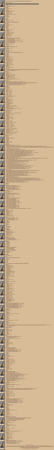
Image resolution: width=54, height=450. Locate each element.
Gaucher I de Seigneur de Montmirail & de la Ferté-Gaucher (14, 81)
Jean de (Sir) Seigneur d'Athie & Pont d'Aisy (12, 336)
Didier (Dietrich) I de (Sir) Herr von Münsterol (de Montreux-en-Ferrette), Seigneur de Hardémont (19, 388)
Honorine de (8, 117)
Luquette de (8, 333)
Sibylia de (7, 277)
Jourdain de (8, 318)
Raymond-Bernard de (9, 300)
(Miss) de (7, 86)
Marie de (7, 63)
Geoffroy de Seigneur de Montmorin (11, 202)
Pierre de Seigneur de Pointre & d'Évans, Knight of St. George (14, 419)
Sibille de (7, 334)
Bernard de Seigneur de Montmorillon (11, 193)
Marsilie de (7, 137)
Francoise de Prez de (9, 292)
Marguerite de (8, 34)
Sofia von (7, 315)
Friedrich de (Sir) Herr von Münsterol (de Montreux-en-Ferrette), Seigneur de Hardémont (18, 389)
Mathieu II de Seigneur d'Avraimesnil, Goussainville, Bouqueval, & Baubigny (16, 175)
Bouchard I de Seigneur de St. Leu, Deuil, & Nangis (13, 149)
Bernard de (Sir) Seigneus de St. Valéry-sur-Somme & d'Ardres (15, 374)
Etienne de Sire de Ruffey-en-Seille (11, 185)
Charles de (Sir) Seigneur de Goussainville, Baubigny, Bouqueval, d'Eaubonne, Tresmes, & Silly (19, 150)
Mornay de (7, 139)
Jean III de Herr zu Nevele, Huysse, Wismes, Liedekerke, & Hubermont (16, 167)
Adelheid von (8, 312)
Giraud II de (7, 363)
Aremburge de (8, 99)
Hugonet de (8, 50)
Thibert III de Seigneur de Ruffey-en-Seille (12, 189)
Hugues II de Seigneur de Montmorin (11, 204)
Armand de (7, 230)
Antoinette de (8, 29)
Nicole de (7, 65)
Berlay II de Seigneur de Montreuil (11, 373)
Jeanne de (7, 120)
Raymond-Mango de (9, 301)
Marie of (7, 276)
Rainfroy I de (8, 296)
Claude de (7, 408)
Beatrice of (7, 44)
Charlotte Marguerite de (9, 108)
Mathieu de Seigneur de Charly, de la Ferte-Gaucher (13, 84)
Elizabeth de (8, 10)
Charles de (7, 291)
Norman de (7, 295)
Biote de (7, 9)
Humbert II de (8, 33)
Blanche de (7, 100)
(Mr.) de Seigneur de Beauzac (10, 237)
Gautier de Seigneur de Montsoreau (11, 440)
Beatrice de (7, 391)
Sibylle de (7, 141)
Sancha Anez (8, 227)
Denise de (7, 109)
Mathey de (7, 64)
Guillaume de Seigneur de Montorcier (11, 247)
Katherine (7, 281)
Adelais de (7, 265)
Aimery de (7, 284)
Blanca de (7, 224)
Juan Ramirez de (8, 226)
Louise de (7, 127)
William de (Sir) (8, 356)
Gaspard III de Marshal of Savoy (10, 46)
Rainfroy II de (8, 297)
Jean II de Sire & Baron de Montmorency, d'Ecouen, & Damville (15, 166)
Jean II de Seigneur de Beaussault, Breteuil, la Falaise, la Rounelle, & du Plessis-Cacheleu (18, 165)
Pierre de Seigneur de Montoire (10, 219)
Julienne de (7, 353)
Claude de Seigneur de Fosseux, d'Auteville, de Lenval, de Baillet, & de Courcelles (17, 151)
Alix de (7, 28)
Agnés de (7, 27)
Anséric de (7, 424)
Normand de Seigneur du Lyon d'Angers (12, 400)
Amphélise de (8, 229)
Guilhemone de (8, 293)
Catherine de (8, 31)
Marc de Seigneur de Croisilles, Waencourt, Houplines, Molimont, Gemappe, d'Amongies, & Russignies (20, 172)
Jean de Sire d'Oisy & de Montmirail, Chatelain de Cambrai (14, 83)
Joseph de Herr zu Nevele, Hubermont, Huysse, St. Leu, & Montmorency (16, 168)
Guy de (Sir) (8, 32)
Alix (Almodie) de (8, 422)
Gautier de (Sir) (8, 437)
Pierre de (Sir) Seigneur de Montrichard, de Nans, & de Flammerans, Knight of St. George (18, 417)
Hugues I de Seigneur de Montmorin (11, 203)
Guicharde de (8, 425)
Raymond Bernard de (9, 299)
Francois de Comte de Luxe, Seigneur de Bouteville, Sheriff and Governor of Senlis (17, 154)
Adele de (7, 8)
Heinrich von (8, 313)
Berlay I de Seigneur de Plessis (10, 372)
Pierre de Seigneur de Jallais (10, 194)
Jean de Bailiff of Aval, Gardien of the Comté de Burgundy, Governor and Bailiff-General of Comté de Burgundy (21, 69)
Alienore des (8, 428)
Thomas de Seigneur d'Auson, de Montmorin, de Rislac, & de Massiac (16, 208)
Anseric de (7, 73)
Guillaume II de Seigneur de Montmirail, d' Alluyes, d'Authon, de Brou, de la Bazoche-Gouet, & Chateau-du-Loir (21, 82)
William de (7, 143)
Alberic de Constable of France (10, 145)
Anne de (7, 18)
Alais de (7, 332)
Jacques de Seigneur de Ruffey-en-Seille (12, 186)
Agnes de (7, 89)
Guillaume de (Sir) (8, 410)
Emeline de (7, 12)
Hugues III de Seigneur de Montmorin (11, 205)
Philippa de (7, 405)
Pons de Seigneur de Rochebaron (11, 238)
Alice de (7, 91)
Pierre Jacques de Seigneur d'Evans (11, 420)
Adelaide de (8, 87)
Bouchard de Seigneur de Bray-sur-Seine (12, 148)
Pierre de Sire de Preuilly (9, 320)
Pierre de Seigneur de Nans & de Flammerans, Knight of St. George (15, 418)
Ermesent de (8, 16)
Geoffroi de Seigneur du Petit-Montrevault (12, 399)
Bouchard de (8, 101)
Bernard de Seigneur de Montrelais (11, 347)
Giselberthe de (8, 382)
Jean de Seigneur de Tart (9, 337)
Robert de (7, 140)
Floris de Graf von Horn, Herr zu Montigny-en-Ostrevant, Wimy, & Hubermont (16, 153)
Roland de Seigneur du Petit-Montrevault (12, 402)
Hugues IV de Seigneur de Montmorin (11, 206)
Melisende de (8, 14)
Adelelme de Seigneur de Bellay (10, 371)
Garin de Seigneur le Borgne (10, 348)
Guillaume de (8, 221)
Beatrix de (7, 30)
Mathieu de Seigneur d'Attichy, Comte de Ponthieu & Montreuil (15, 173)
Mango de (7, 294)
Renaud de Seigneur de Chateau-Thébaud (12, 350)
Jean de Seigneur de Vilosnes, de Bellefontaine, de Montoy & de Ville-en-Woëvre (17, 263)
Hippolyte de (8, 116)
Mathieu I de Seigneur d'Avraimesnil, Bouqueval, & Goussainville (15, 174)
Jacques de (7, 62)
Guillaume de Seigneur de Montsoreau (11, 441)
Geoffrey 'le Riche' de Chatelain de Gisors (12, 157)
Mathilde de (7, 138)
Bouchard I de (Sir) (8, 103)
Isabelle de (7, 222)
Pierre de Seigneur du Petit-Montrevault (11, 401)
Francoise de (8, 48)
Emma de (7, 392)
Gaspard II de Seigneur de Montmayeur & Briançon (13, 52)
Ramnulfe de (8, 191)
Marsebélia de (8, 404)
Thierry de (7, 142)
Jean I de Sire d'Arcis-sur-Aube (10, 338)
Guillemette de (8, 273)
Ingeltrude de (8, 367)
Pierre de (7, 35)
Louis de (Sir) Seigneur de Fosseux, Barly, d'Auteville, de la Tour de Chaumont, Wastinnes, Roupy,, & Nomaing (21, 170)
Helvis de (7, 327)
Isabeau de (7, 54)
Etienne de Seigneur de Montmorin (11, 201)
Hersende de (8, 212)
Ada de (7, 72)
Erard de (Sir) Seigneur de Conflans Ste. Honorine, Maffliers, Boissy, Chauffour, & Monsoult (19, 152)
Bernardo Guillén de (9, 266)
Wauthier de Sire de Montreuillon (10, 384)
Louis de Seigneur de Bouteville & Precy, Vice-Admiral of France (15, 171)
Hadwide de (8, 365)
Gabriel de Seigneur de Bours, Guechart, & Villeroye (13, 156)
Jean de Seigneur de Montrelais (10, 349)
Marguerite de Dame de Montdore (11, 187)
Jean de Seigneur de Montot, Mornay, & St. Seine (13, 257)
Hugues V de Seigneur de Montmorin (11, 207)
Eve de (7, 261)
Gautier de (7, 210)
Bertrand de (8, 241)
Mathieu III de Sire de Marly (10, 176)
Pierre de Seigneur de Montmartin (11, 70)
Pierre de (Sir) (8, 67)
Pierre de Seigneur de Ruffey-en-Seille (11, 188)
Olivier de (7, 345)
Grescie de (7, 364)
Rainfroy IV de (8, 298)
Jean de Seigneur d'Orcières (10, 248)
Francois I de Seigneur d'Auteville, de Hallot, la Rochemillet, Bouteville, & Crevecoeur (18, 155)
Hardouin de (8, 211)
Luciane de (7, 13)
